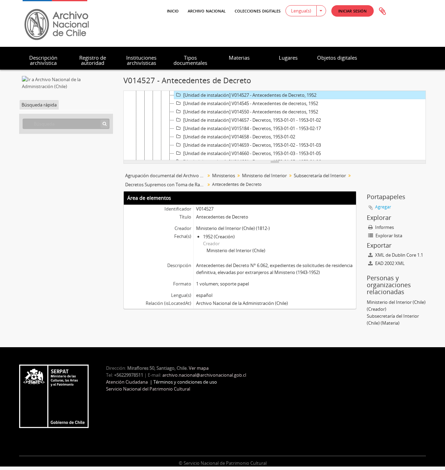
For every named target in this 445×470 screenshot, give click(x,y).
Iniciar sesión (352, 10)
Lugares (288, 57)
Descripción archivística (43, 60)
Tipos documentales (190, 60)
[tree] (275, 125)
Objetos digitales (337, 57)
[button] (352, 11)
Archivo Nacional (207, 10)
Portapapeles (382, 11)
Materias (239, 57)
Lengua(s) (301, 11)
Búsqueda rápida (39, 105)
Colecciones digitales (258, 10)
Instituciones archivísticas (141, 60)
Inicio (173, 10)
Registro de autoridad (92, 60)
